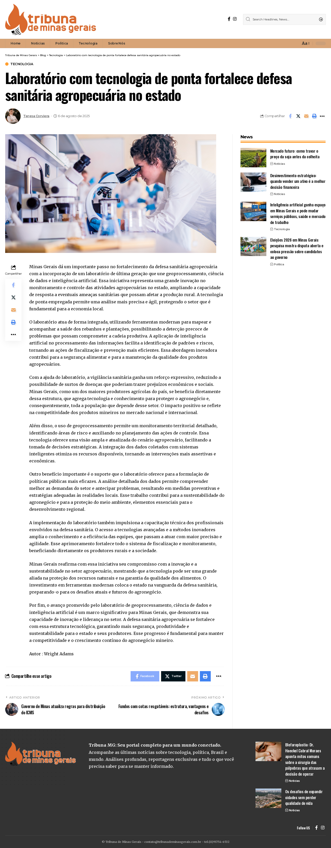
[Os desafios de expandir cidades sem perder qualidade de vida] (268, 798)
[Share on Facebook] (290, 116)
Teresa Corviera (36, 116)
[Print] (314, 116)
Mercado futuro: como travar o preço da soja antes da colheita (295, 154)
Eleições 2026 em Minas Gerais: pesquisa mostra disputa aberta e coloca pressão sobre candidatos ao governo (297, 248)
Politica (279, 264)
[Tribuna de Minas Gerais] (50, 19)
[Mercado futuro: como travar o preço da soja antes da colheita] (253, 157)
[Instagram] (235, 19)
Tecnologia (21, 64)
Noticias (279, 164)
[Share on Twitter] (298, 116)
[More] (322, 116)
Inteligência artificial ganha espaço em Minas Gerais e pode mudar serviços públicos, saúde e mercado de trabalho (298, 213)
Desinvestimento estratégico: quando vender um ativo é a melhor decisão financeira (298, 181)
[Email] (306, 116)
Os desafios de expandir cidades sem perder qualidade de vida (304, 797)
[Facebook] (229, 19)
